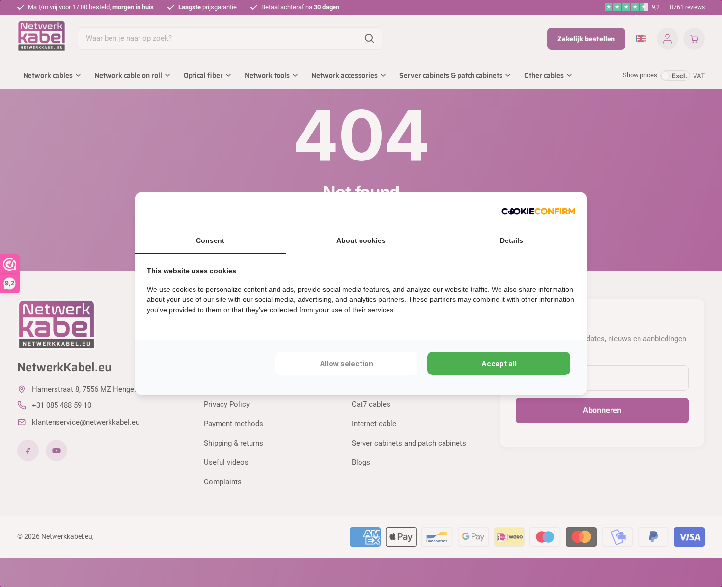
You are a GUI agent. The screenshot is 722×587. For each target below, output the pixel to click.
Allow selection (346, 363)
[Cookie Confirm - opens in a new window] (538, 210)
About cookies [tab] (361, 240)
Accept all (499, 363)
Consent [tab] (210, 240)
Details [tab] (511, 240)
